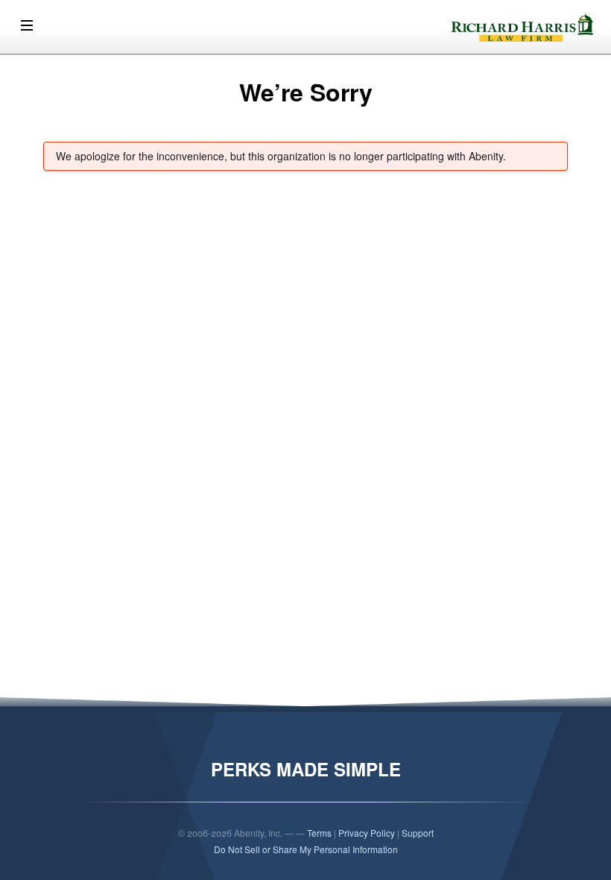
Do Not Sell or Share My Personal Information (306, 849)
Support (418, 832)
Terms (319, 832)
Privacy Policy (366, 832)
